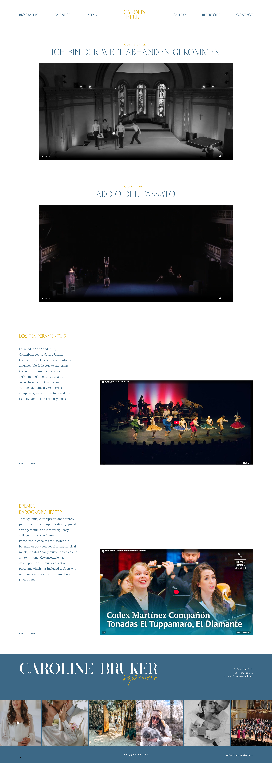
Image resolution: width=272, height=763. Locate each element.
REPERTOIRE (211, 15)
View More (27, 464)
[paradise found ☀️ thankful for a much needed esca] (112, 723)
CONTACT (244, 15)
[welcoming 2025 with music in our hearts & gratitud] (207, 723)
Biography (28, 15)
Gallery (179, 15)
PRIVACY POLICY (136, 755)
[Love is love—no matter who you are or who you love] (65, 723)
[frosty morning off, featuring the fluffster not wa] (159, 723)
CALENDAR (62, 15)
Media (91, 15)
